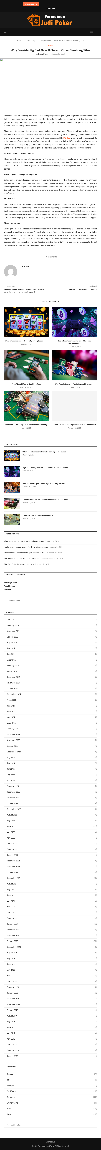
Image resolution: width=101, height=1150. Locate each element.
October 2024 (12, 689)
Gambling (31, 40)
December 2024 (13, 677)
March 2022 (12, 844)
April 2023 (11, 780)
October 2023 (12, 746)
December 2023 (13, 734)
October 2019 (12, 1010)
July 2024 (11, 706)
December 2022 (13, 792)
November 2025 (13, 631)
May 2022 (11, 832)
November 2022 (13, 798)
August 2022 (12, 815)
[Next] (44, 4)
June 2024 (11, 711)
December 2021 (13, 861)
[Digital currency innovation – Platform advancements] (74, 322)
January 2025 (12, 671)
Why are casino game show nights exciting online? (43, 483)
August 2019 (12, 1016)
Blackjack (52, 1086)
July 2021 (11, 890)
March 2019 (12, 1045)
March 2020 (12, 981)
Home (19, 40)
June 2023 (11, 769)
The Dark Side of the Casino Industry (37, 515)
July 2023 (11, 763)
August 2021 (12, 884)
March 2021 (12, 912)
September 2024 (14, 694)
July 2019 (11, 1022)
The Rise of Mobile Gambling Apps (26, 384)
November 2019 (13, 1004)
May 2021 (11, 901)
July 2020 (11, 958)
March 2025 (12, 660)
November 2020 (13, 936)
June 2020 (11, 964)
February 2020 (13, 987)
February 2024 (13, 729)
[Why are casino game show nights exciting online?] (12, 487)
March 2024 (12, 723)
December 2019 (13, 999)
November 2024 (13, 683)
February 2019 (13, 1050)
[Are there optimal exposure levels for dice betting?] (26, 406)
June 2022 (11, 826)
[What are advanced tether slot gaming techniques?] (26, 322)
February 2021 (13, 918)
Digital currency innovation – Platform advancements (74, 342)
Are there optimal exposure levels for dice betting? (26, 424)
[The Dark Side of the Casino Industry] (12, 519)
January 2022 (12, 855)
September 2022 (14, 809)
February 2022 (13, 849)
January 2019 (12, 1056)
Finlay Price (43, 54)
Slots (52, 1114)
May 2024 (11, 717)
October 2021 (12, 872)
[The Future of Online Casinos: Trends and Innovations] (12, 503)
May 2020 (11, 970)
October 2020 (12, 941)
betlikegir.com (10, 583)
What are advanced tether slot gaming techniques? (26, 340)
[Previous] (41, 4)
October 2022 (12, 803)
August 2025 (12, 643)
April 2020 (11, 976)
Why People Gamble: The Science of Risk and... (74, 384)
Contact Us (50, 9)
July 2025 (11, 648)
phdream (8, 589)
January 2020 (12, 993)
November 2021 (13, 867)
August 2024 (12, 700)
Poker (52, 1108)
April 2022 (11, 838)
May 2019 (11, 1033)
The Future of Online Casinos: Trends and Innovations (45, 499)
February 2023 (13, 786)
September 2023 (14, 752)
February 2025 (13, 666)
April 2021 (11, 907)
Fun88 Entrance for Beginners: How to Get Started (74, 424)
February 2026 (13, 625)
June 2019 (11, 1027)
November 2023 (13, 740)
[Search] (95, 32)
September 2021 (14, 878)
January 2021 (12, 924)
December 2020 (13, 930)
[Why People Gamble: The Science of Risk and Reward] (74, 365)
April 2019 (11, 1039)
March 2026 (12, 620)
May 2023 (11, 775)
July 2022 (11, 821)
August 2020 (12, 953)
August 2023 (12, 757)
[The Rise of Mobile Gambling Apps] (26, 365)
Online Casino (52, 1103)
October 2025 (12, 637)
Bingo (52, 1080)
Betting (52, 1074)
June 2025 (11, 654)
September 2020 (14, 947)
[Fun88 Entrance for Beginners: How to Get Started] (74, 406)
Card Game (52, 1091)
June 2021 (11, 895)
